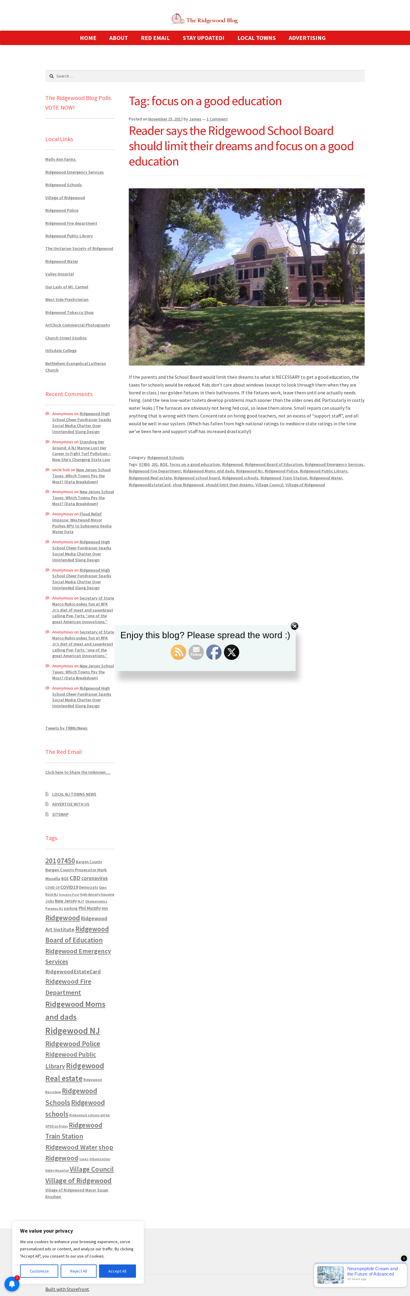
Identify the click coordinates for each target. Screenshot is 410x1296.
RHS (105, 908)
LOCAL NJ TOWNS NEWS (74, 794)
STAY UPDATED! (204, 37)
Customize (39, 1271)
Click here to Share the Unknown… (78, 772)
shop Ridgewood (188, 484)
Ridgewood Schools (165, 457)
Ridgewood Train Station (284, 478)
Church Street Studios (66, 338)
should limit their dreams (229, 484)
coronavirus (94, 878)
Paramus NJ (54, 908)
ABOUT (118, 37)
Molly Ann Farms (61, 159)
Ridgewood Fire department (71, 223)
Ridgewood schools (240, 478)
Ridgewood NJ (249, 471)
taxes (84, 1159)
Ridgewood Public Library (323, 471)
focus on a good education (195, 464)
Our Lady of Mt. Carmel (66, 287)
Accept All (117, 1271)
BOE (163, 464)
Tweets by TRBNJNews (66, 728)
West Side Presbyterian (67, 299)
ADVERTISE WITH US (70, 804)
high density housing (97, 894)
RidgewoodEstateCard (149, 484)
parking (71, 908)
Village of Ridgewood (305, 484)
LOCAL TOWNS (256, 37)
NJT (81, 901)
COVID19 (69, 887)
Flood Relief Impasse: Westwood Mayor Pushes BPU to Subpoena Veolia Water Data (82, 522)
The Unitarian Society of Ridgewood (79, 248)
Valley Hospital (59, 274)
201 (155, 464)
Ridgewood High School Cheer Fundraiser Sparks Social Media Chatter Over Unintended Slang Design (81, 422)
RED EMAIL (155, 37)
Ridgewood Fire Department (155, 471)
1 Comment (217, 119)
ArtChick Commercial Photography (77, 325)
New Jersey (66, 901)
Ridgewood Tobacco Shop (69, 312)
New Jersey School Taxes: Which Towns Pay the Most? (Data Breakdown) (81, 475)
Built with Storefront (67, 1289)
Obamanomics (96, 901)
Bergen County (89, 861)
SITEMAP (60, 814)
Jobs (49, 901)
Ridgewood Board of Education (274, 464)
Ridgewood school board (197, 478)
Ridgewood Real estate (150, 478)
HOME (88, 37)
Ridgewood (232, 464)
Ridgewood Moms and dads (208, 471)
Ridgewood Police (281, 471)
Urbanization (99, 1159)
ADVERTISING (307, 37)
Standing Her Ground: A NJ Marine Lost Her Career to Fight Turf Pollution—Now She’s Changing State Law (81, 450)
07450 (144, 464)
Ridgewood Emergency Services (334, 464)
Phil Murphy (90, 908)
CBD (75, 878)
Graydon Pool (69, 895)
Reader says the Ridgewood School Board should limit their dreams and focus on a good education (241, 146)
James (195, 119)
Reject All (78, 1271)
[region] (78, 1252)
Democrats (88, 887)
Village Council (269, 484)
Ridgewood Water (325, 478)
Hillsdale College (61, 350)
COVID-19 (52, 887)
